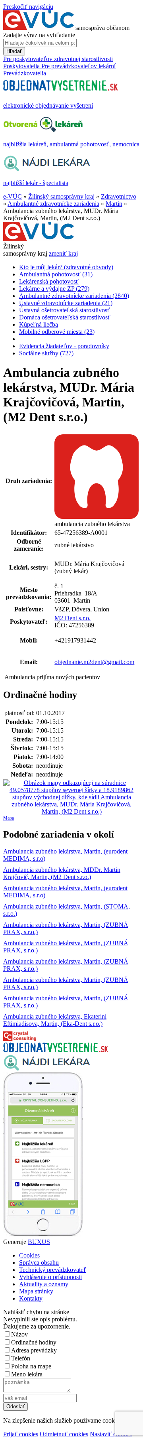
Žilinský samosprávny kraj (61, 196)
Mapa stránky (36, 1291)
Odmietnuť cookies (64, 1434)
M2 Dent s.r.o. (72, 618)
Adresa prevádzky (34, 1350)
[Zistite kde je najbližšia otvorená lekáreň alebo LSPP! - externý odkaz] (43, 1234)
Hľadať (14, 51)
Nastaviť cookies (111, 1434)
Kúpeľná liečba (38, 324)
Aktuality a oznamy (43, 1284)
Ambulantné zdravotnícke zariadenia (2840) (74, 295)
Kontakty (31, 1298)
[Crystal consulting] (19, 1038)
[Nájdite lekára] (46, 1068)
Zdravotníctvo (118, 196)
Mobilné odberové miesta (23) (57, 331)
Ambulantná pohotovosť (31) (56, 274)
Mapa (8, 818)
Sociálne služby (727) (46, 353)
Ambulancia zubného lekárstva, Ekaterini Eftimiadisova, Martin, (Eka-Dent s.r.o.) (54, 1020)
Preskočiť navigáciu (28, 6)
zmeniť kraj (63, 253)
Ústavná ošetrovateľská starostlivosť (64, 310)
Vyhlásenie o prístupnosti (50, 1276)
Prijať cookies (20, 1434)
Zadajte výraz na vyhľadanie (39, 35)
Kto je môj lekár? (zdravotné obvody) (66, 267)
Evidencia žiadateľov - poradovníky (64, 346)
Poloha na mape (31, 1366)
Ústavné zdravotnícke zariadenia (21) (65, 303)
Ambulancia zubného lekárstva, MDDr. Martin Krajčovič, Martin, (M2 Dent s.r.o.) (61, 873)
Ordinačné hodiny (33, 1342)
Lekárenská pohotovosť (49, 281)
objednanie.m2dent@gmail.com (94, 661)
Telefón (20, 1358)
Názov (19, 1334)
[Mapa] (71, 797)
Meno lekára (27, 1374)
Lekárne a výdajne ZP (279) (54, 288)
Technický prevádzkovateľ (52, 1269)
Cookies (29, 1255)
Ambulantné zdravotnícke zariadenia (53, 203)
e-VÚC (12, 196)
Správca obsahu (39, 1262)
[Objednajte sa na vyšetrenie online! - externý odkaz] (55, 1050)
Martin (114, 203)
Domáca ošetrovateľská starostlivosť (64, 317)
